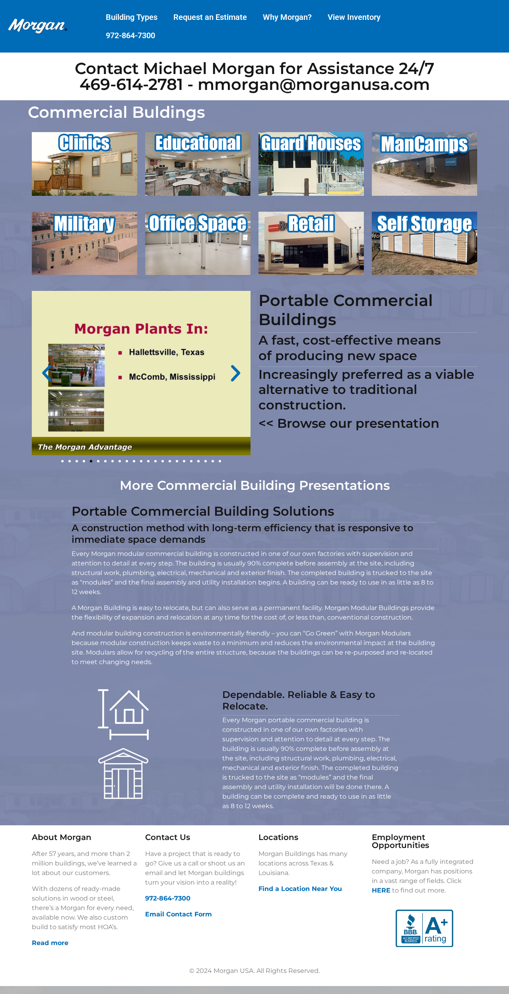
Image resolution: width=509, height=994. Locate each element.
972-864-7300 (130, 35)
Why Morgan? (287, 17)
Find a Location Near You (300, 889)
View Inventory (354, 17)
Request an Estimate (210, 17)
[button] (47, 373)
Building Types (131, 17)
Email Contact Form (178, 914)
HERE (381, 890)
